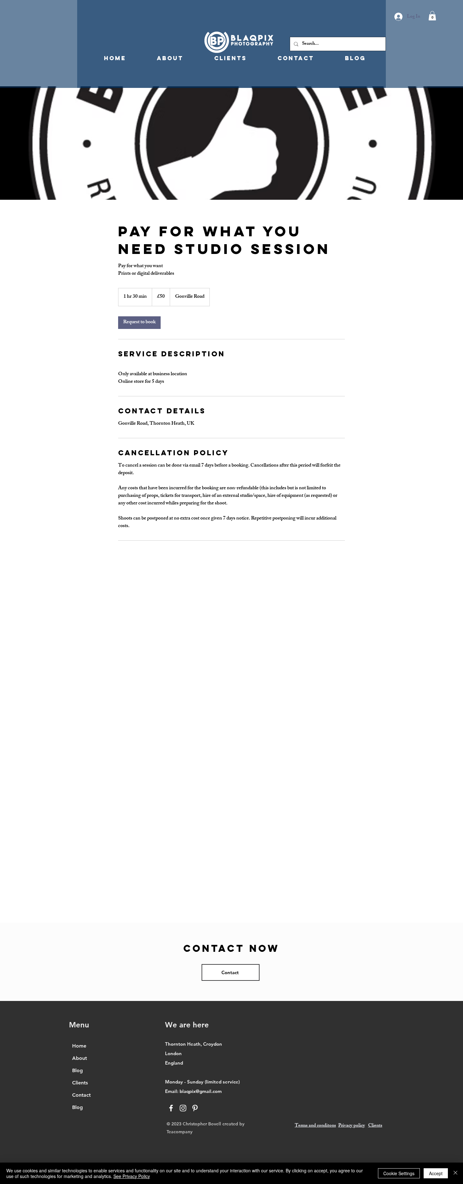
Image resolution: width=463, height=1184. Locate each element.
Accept (436, 1173)
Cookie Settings (398, 1173)
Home (79, 1046)
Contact (81, 1095)
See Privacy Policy (131, 1176)
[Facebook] (171, 1108)
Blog (77, 1070)
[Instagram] (183, 1108)
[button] (432, 15)
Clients (80, 1083)
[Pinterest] (195, 1108)
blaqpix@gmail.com (201, 1091)
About (79, 1058)
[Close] (455, 1173)
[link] (139, 322)
